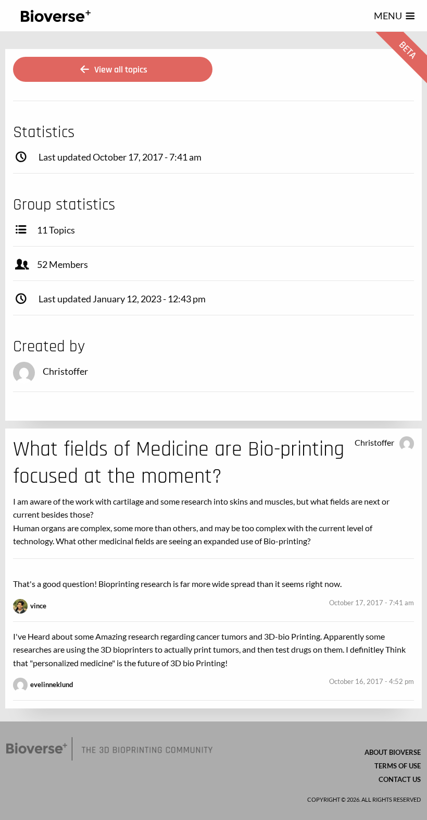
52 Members (62, 264)
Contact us (400, 779)
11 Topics (56, 230)
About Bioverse (393, 752)
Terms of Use (397, 766)
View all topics (119, 70)
